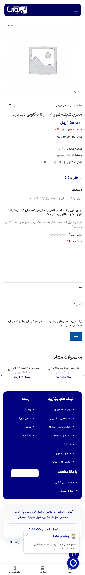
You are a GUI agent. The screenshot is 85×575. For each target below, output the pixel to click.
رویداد (27, 409)
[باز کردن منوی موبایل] (76, 10)
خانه (79, 106)
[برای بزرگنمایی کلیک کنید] (74, 91)
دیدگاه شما (74, 241)
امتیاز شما (75, 234)
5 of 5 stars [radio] (51, 234)
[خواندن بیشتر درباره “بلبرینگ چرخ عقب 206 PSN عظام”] (8, 370)
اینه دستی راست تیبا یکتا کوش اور (63, 368)
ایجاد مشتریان (62, 409)
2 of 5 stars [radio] (60, 234)
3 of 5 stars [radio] (57, 234)
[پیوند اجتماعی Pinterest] (55, 162)
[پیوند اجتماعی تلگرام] (45, 162)
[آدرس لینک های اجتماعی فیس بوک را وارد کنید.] (65, 162)
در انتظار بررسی (64, 106)
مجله (28, 427)
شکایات (66, 444)
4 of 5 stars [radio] (54, 234)
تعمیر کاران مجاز (61, 462)
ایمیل (78, 304)
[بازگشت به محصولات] (10, 105)
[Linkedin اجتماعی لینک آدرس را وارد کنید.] (50, 162)
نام (79, 288)
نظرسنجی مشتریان (60, 418)
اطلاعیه (27, 436)
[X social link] (60, 162)
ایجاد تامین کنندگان (59, 427)
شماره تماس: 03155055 (42, 529)
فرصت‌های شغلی (64, 482)
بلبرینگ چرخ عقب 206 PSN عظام (22, 368)
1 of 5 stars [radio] (63, 234)
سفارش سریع (63, 453)
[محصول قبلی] (14, 105)
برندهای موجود (62, 436)
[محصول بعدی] (5, 105)
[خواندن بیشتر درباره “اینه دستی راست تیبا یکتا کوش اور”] (48, 370)
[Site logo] (17, 10)
